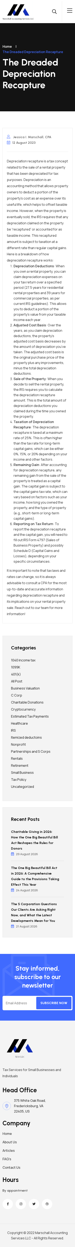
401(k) (16, 674)
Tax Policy (18, 779)
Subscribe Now (53, 1003)
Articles (8, 1150)
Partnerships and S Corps (30, 751)
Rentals (17, 758)
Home (7, 46)
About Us (9, 1142)
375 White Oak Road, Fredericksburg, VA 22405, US (30, 1106)
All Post (16, 681)
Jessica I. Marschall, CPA (31, 137)
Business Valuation (25, 688)
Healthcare (19, 723)
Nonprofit (18, 744)
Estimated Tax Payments (30, 716)
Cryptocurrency (23, 709)
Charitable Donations (27, 702)
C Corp (16, 695)
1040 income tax (23, 660)
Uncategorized (22, 786)
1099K (15, 667)
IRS (13, 730)
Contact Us (11, 1167)
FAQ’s (6, 1159)
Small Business (22, 772)
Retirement (19, 765)
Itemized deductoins (26, 737)
